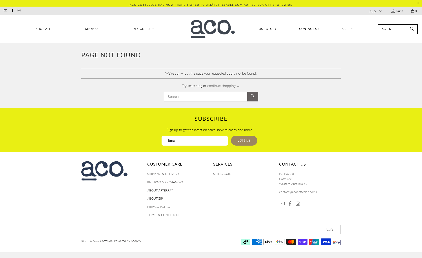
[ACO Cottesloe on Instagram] (19, 11)
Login (399, 11)
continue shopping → (223, 85)
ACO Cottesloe (103, 241)
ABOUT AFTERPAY (160, 190)
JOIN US (244, 140)
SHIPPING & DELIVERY (163, 174)
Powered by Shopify (127, 241)
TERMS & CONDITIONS (163, 215)
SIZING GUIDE (223, 174)
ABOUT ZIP (155, 198)
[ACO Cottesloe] (213, 29)
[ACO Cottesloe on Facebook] (12, 11)
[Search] (412, 29)
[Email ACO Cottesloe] (5, 11)
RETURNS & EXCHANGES (165, 182)
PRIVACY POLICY (158, 207)
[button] (91, 29)
